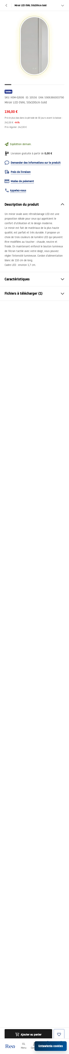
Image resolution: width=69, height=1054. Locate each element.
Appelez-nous (18, 190)
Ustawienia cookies (50, 1046)
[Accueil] (10, 1046)
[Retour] (6, 5)
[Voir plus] (62, 5)
